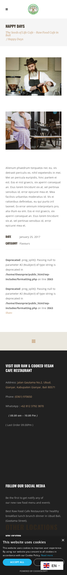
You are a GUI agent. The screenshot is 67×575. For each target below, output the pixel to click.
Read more (47, 555)
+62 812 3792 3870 (32, 406)
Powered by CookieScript (33, 571)
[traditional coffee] (33, 76)
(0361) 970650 (23, 396)
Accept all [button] (17, 562)
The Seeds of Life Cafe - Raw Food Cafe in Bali (32, 34)
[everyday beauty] (33, 131)
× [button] (62, 540)
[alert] (33, 555)
